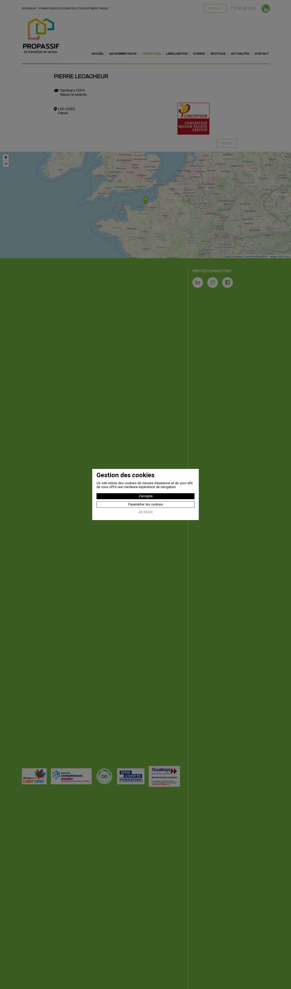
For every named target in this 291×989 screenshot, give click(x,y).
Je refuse (145, 512)
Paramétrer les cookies (145, 504)
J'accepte (145, 496)
